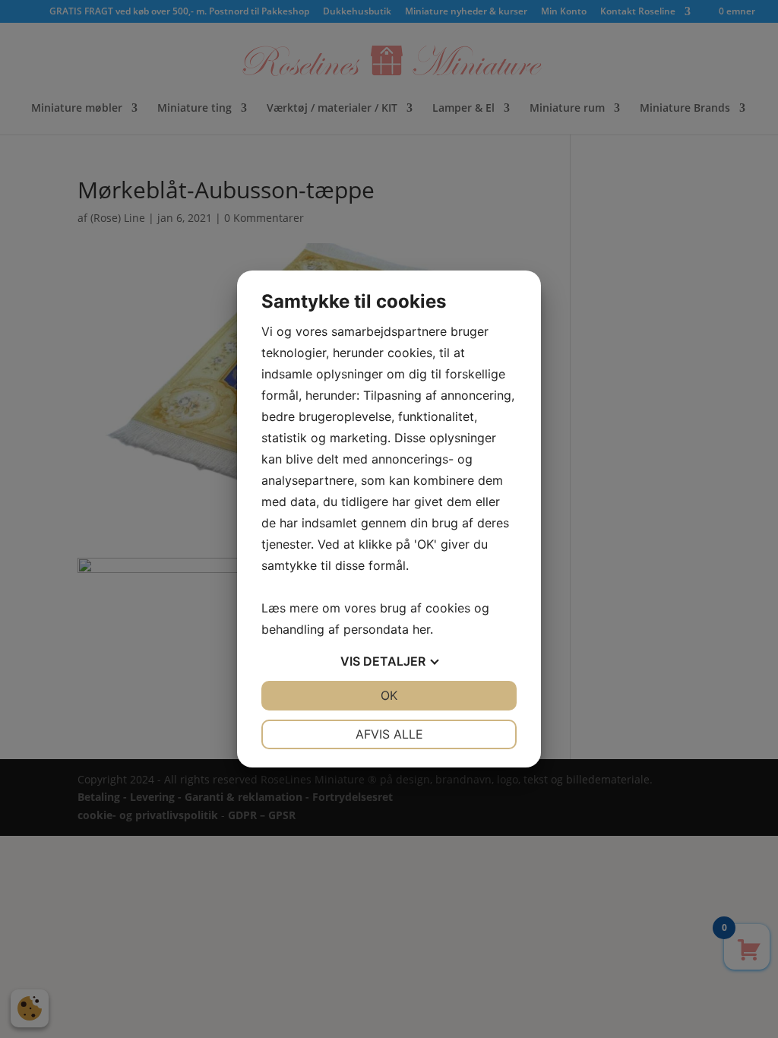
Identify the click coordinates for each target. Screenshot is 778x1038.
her (421, 629)
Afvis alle (389, 734)
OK (389, 695)
